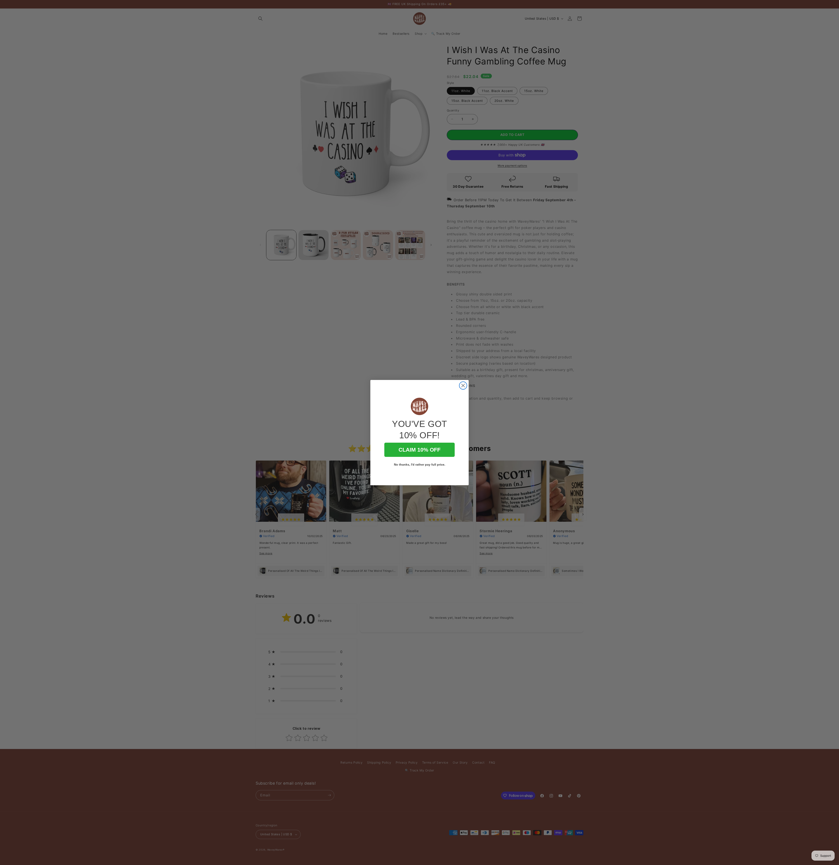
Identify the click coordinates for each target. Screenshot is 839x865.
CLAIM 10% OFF (419, 450)
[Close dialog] (463, 385)
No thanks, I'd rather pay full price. (419, 464)
